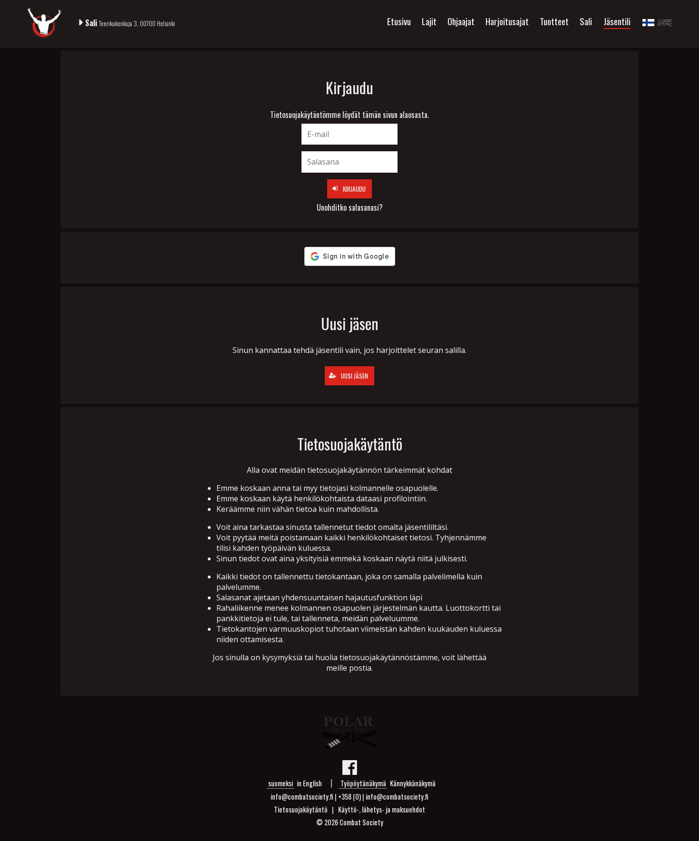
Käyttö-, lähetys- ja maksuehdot (381, 809)
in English (309, 783)
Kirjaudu (354, 189)
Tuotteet (554, 21)
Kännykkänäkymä (413, 783)
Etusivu (399, 21)
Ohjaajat (461, 21)
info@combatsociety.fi (397, 797)
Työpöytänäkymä (363, 783)
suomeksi (280, 783)
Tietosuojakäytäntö (301, 809)
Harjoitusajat (507, 21)
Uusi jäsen (354, 376)
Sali (586, 21)
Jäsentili (617, 21)
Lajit (429, 21)
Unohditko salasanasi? (350, 207)
